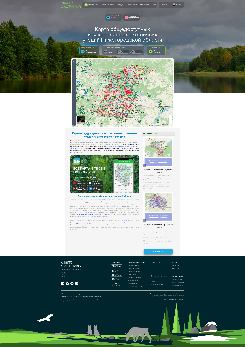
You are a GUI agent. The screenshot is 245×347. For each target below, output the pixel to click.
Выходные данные (157, 285)
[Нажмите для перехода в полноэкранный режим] (170, 61)
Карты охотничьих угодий (113, 5)
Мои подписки (177, 280)
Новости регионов (158, 184)
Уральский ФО (133, 281)
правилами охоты (126, 220)
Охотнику (144, 5)
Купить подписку (178, 283)
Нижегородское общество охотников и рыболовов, (94, 214)
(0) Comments (148, 188)
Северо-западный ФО (135, 271)
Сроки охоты (132, 5)
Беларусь (175, 265)
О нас (153, 5)
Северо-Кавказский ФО (136, 278)
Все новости (158, 251)
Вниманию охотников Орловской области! (158, 226)
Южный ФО (132, 275)
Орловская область (159, 239)
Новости (154, 273)
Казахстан (175, 268)
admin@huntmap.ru (76, 152)
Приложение (94, 5)
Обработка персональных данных (72, 294)
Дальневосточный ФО (135, 287)
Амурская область (150, 182)
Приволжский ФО (134, 268)
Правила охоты (156, 270)
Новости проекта (148, 184)
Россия (174, 262)
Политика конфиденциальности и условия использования (81, 297)
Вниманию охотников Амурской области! (158, 171)
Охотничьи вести (150, 134)
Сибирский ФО (133, 284)
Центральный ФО (134, 265)
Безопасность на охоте (159, 276)
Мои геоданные (177, 286)
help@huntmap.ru (116, 285)
